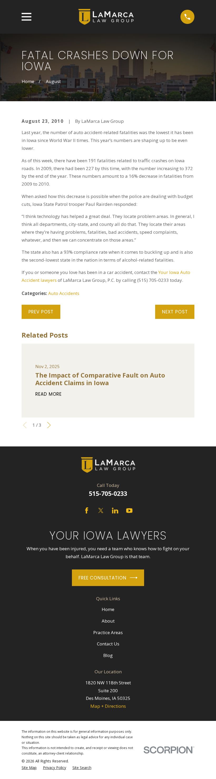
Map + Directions (108, 706)
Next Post (175, 312)
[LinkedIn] (115, 510)
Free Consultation (102, 578)
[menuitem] (29, 768)
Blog (108, 655)
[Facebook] (87, 510)
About (108, 621)
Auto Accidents (63, 293)
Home (108, 609)
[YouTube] (129, 510)
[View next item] (49, 425)
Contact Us (108, 644)
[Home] (106, 16)
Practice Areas (108, 632)
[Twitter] (101, 510)
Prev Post (41, 312)
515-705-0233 (108, 494)
